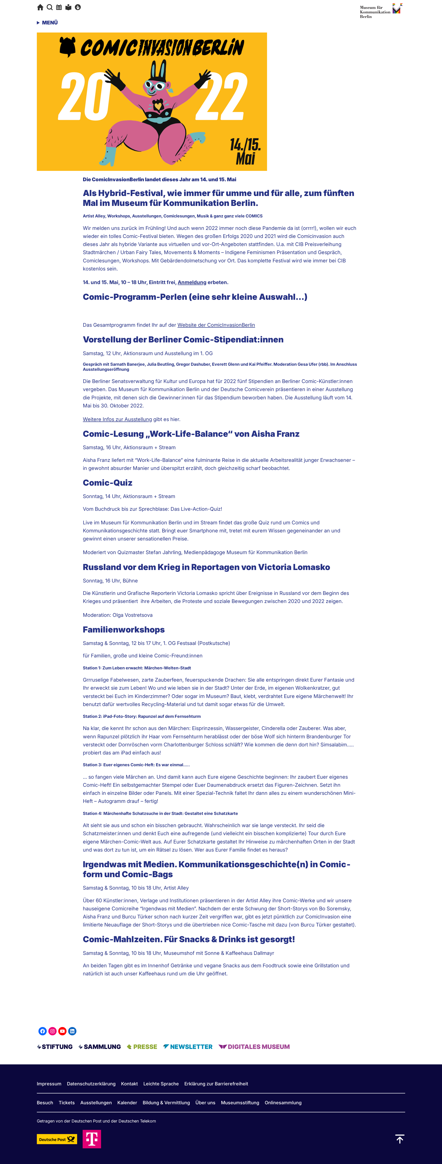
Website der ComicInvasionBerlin (216, 325)
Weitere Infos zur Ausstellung (117, 419)
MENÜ (50, 23)
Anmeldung (192, 282)
